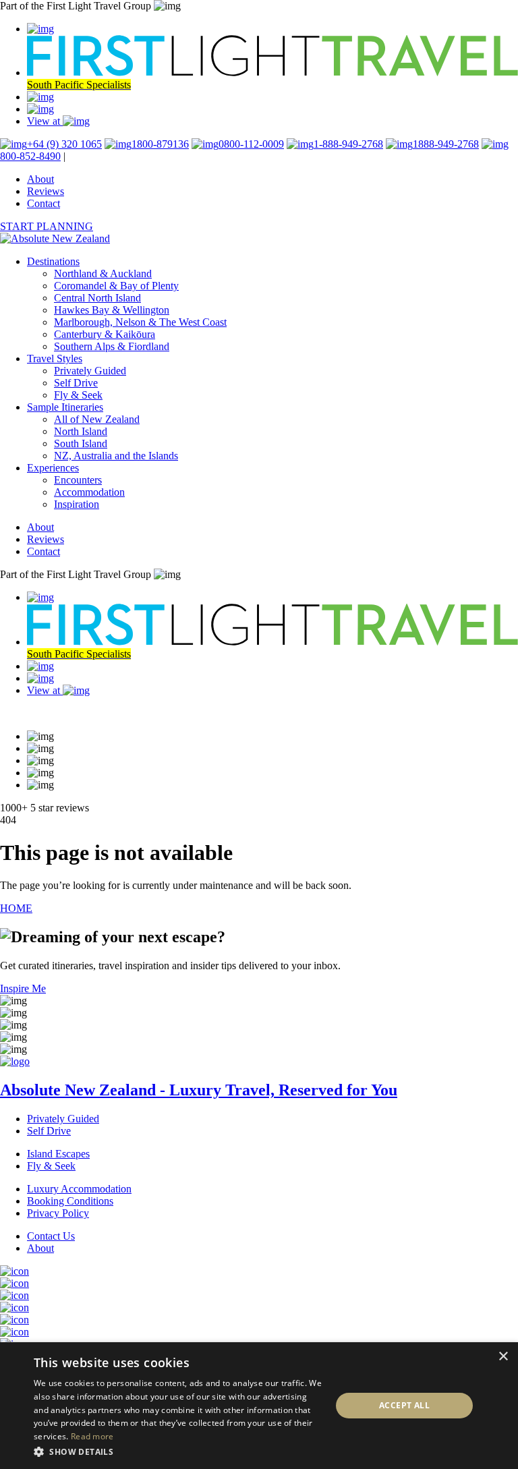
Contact (43, 203)
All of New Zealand (97, 419)
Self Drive (76, 382)
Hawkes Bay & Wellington (111, 310)
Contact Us (51, 1236)
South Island (80, 443)
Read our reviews (37, 713)
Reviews (45, 191)
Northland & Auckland (103, 273)
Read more (92, 1436)
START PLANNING (46, 226)
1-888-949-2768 (348, 144)
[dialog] (259, 1405)
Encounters (78, 480)
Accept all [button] (404, 1405)
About (40, 179)
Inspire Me (23, 988)
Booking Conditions (70, 1201)
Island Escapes (58, 1153)
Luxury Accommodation (79, 1188)
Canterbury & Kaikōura (104, 334)
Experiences (53, 467)
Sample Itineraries (65, 407)
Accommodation (89, 492)
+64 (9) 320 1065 (64, 144)
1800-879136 (160, 144)
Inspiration (76, 504)
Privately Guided (90, 370)
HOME (16, 908)
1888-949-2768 (446, 144)
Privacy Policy (58, 1213)
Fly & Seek (78, 395)
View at (45, 121)
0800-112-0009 (251, 144)
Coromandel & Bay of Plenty (116, 285)
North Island (80, 431)
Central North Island (97, 298)
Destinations (53, 261)
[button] (178, 1451)
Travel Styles (54, 358)
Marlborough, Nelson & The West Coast (140, 322)
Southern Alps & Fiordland (111, 346)
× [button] (503, 1357)
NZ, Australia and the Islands (116, 455)
